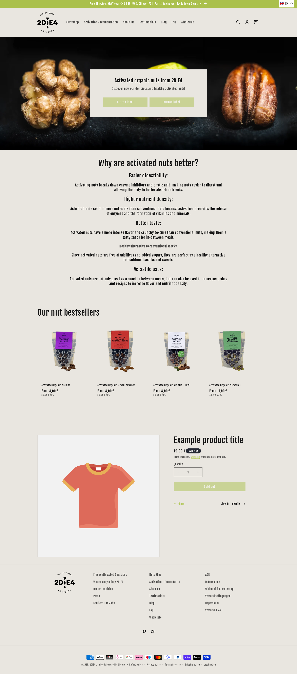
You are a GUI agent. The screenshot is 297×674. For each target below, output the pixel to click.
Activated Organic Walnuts (55, 385)
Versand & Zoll (213, 610)
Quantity (178, 464)
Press (96, 596)
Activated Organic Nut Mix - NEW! (171, 385)
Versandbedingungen (218, 596)
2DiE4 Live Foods (98, 664)
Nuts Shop (155, 574)
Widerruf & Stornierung (219, 589)
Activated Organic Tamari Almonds (116, 385)
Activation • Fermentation (165, 582)
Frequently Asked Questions (110, 574)
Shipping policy (192, 664)
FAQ (151, 610)
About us (154, 589)
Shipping (195, 456)
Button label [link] (125, 102)
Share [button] (181, 504)
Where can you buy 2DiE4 (108, 582)
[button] (238, 22)
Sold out (209, 487)
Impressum (212, 603)
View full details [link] (231, 504)
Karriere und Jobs (104, 603)
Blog (152, 603)
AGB (207, 574)
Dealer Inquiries (103, 589)
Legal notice (210, 664)
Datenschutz (212, 582)
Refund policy (136, 664)
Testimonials (157, 596)
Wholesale (155, 617)
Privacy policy (154, 664)
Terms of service (173, 664)
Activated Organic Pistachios (225, 385)
